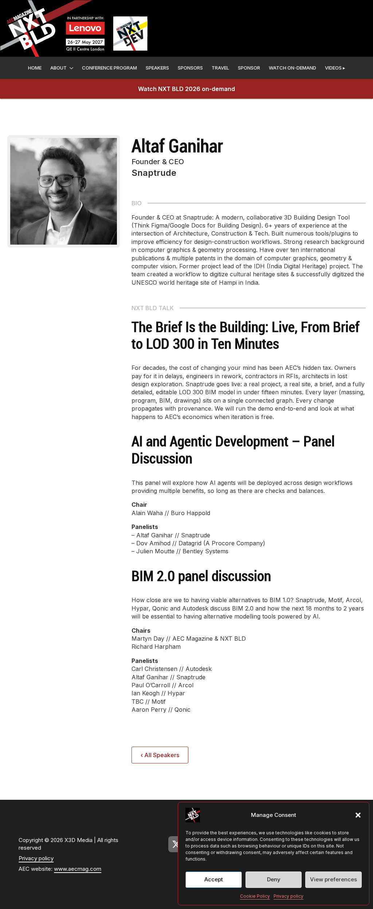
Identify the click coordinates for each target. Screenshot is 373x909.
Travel (220, 68)
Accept (213, 879)
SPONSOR (249, 68)
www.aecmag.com (77, 868)
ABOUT (58, 68)
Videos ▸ (335, 68)
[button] (358, 815)
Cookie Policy (255, 896)
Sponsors (190, 68)
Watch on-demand (292, 68)
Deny (273, 879)
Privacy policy (288, 896)
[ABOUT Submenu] (71, 68)
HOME (35, 68)
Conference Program (109, 68)
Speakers (157, 68)
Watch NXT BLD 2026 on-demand (186, 88)
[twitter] (176, 844)
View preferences (333, 879)
